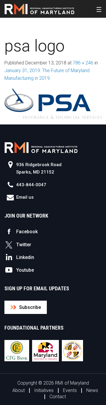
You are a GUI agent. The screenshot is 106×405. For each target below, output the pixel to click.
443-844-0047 (31, 184)
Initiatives (44, 390)
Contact (57, 396)
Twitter (23, 244)
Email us (25, 197)
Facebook (27, 231)
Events (70, 390)
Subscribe (30, 307)
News (92, 390)
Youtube (25, 270)
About (18, 390)
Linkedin (25, 257)
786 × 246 (83, 63)
